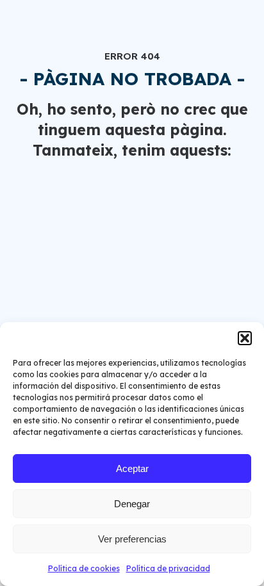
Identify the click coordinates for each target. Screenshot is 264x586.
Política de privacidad (168, 568)
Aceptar (132, 468)
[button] (244, 338)
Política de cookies (84, 568)
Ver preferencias (132, 538)
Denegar (132, 503)
